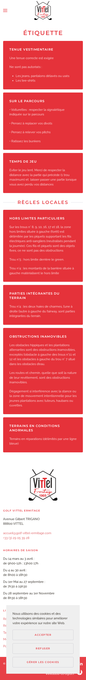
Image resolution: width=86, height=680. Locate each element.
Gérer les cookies (43, 662)
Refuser (43, 648)
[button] (5, 10)
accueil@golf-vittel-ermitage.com (27, 533)
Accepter (43, 634)
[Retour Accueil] (43, 10)
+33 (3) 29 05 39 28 (16, 538)
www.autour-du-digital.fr (60, 673)
